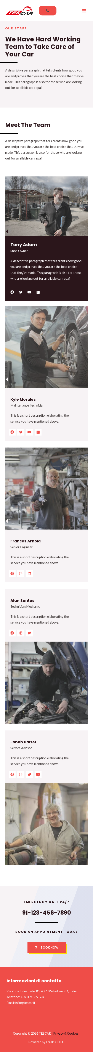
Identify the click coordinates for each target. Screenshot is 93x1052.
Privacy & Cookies (66, 1033)
